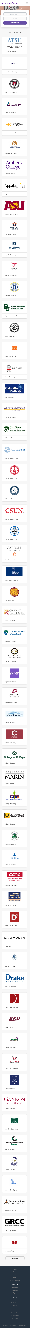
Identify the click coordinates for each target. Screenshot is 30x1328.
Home (15, 1269)
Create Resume (15, 1303)
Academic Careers (7, 1325)
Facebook (16, 1310)
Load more (15, 1258)
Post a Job (15, 1287)
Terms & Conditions (15, 1280)
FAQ (15, 1274)
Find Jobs (15, 1300)
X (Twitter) (16, 1313)
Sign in (15, 1293)
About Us (15, 1277)
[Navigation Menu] (27, 3)
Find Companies (15, 23)
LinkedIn (16, 1318)
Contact (15, 1272)
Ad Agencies (15, 1290)
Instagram (16, 1315)
